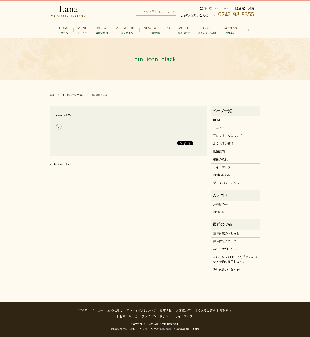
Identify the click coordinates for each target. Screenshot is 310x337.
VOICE (184, 30)
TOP (52, 94)
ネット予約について (226, 249)
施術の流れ (220, 159)
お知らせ (219, 212)
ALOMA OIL (125, 30)
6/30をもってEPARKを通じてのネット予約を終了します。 (235, 259)
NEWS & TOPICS (156, 30)
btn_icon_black (62, 164)
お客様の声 (220, 204)
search (248, 30)
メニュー (219, 127)
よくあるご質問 (223, 143)
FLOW (102, 30)
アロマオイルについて (228, 135)
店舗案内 (219, 151)
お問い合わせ (222, 175)
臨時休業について (225, 241)
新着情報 (166, 310)
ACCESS (230, 30)
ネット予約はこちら (156, 11)
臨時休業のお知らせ (226, 269)
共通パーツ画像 (73, 94)
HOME (64, 30)
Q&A (207, 30)
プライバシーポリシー (228, 183)
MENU (82, 30)
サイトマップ (222, 167)
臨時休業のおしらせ (226, 233)
